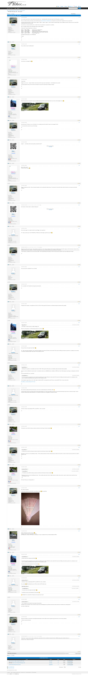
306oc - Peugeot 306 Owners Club (15, 672)
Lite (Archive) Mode (28, 672)
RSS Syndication (34, 672)
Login (15, 8)
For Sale (21, 10)
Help (80, 6)
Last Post (68, 661)
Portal (58, 6)
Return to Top (23, 672)
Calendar (76, 6)
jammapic (41, 247)
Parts (23, 10)
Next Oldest (10, 653)
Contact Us (8, 672)
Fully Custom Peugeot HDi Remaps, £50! (19, 662)
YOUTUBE (50, 146)
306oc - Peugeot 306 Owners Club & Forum (13, 10)
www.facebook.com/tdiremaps (46, 20)
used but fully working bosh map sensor (15, 664)
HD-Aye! (41, 636)
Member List (71, 6)
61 (58, 662)
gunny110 (71, 661)
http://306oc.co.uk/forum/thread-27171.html (28, 381)
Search (62, 6)
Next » (13, 655)
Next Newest (14, 653)
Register (18, 8)
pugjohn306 (50, 664)
